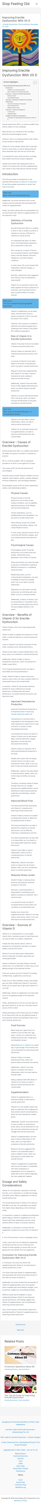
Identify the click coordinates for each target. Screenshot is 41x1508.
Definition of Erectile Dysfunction (16, 89)
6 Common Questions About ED (20, 1366)
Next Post (20, 1330)
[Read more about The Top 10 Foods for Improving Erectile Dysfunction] (21, 1384)
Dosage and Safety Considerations (16, 116)
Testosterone (20, 1471)
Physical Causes (12, 95)
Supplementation (12, 113)
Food (20, 1461)
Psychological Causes (13, 97)
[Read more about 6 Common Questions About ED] (21, 1355)
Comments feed (20, 1485)
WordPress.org (20, 1487)
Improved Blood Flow (13, 105)
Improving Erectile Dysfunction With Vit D (16, 85)
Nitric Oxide (21, 1466)
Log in (20, 1480)
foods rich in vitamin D (24, 1045)
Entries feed (20, 1482)
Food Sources (11, 111)
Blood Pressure (20, 1453)
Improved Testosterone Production (17, 103)
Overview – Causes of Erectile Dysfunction (18, 94)
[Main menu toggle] (36, 4)
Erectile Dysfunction (10, 24)
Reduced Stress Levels (13, 107)
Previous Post (20, 1324)
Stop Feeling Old (16, 4)
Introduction (9, 88)
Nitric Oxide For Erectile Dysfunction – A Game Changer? (20, 1437)
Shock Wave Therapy (20, 1468)
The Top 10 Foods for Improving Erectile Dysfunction (20, 1396)
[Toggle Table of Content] (33, 82)
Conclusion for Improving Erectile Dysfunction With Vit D (22, 118)
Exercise (21, 1458)
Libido (20, 1463)
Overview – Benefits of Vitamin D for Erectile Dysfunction (19, 101)
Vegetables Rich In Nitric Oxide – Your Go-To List (20, 1450)
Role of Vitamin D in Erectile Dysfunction (18, 91)
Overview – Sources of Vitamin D (15, 109)
